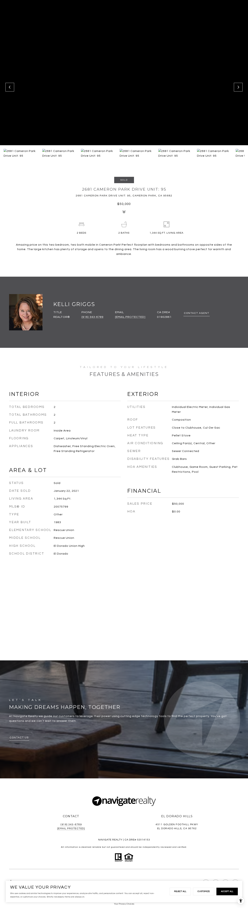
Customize (204, 891)
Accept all (227, 891)
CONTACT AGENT (196, 313)
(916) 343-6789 (92, 316)
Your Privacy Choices (124, 904)
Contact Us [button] (19, 737)
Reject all (180, 891)
